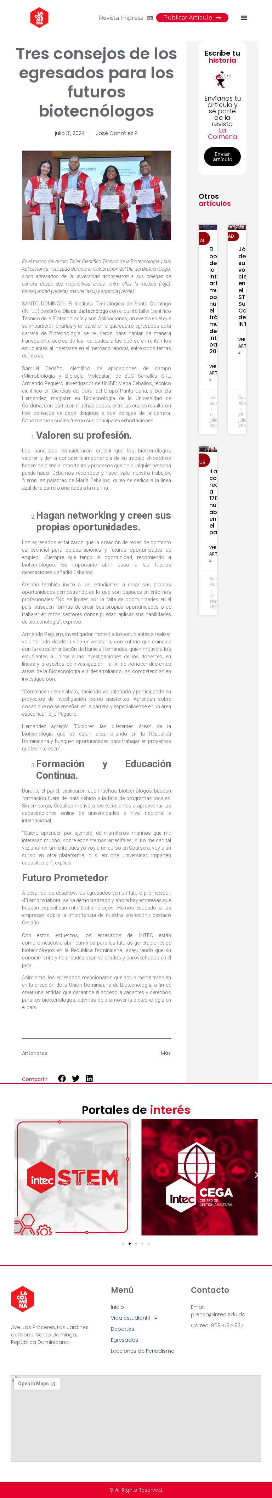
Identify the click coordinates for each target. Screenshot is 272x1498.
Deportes (122, 1329)
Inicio (117, 1307)
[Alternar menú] (244, 17)
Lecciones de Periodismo (143, 1351)
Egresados (124, 1340)
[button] (62, 1079)
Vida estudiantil (130, 1318)
